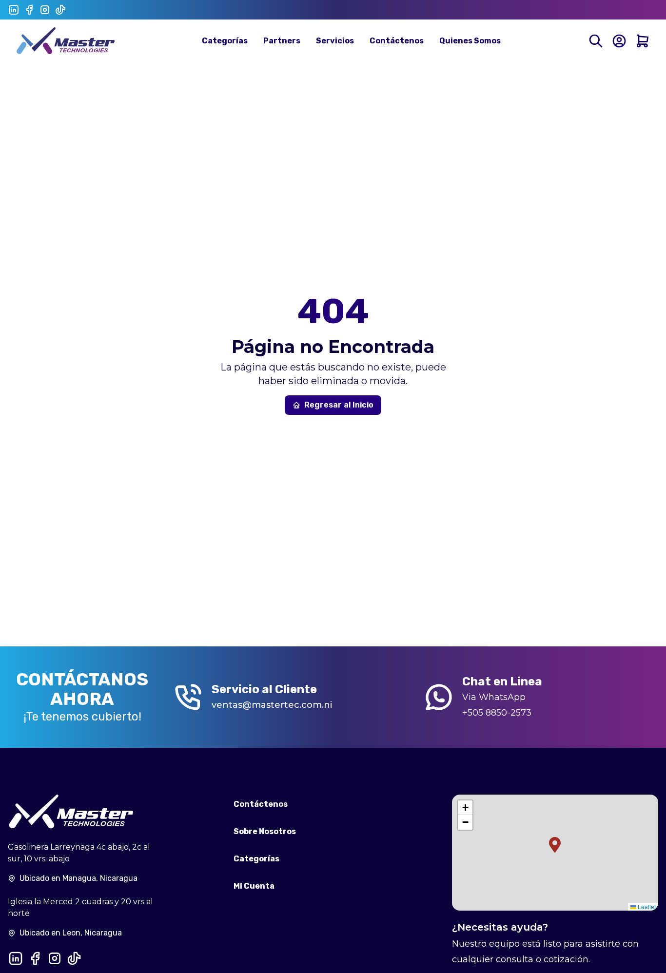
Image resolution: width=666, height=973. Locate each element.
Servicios (335, 40)
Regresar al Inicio (338, 404)
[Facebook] (29, 10)
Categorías (225, 40)
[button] (555, 845)
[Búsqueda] (596, 41)
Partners (281, 40)
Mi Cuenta (254, 886)
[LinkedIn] (14, 10)
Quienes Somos (470, 40)
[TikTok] (60, 10)
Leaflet (646, 906)
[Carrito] (642, 41)
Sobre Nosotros (265, 831)
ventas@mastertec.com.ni (272, 705)
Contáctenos (397, 40)
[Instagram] (45, 10)
